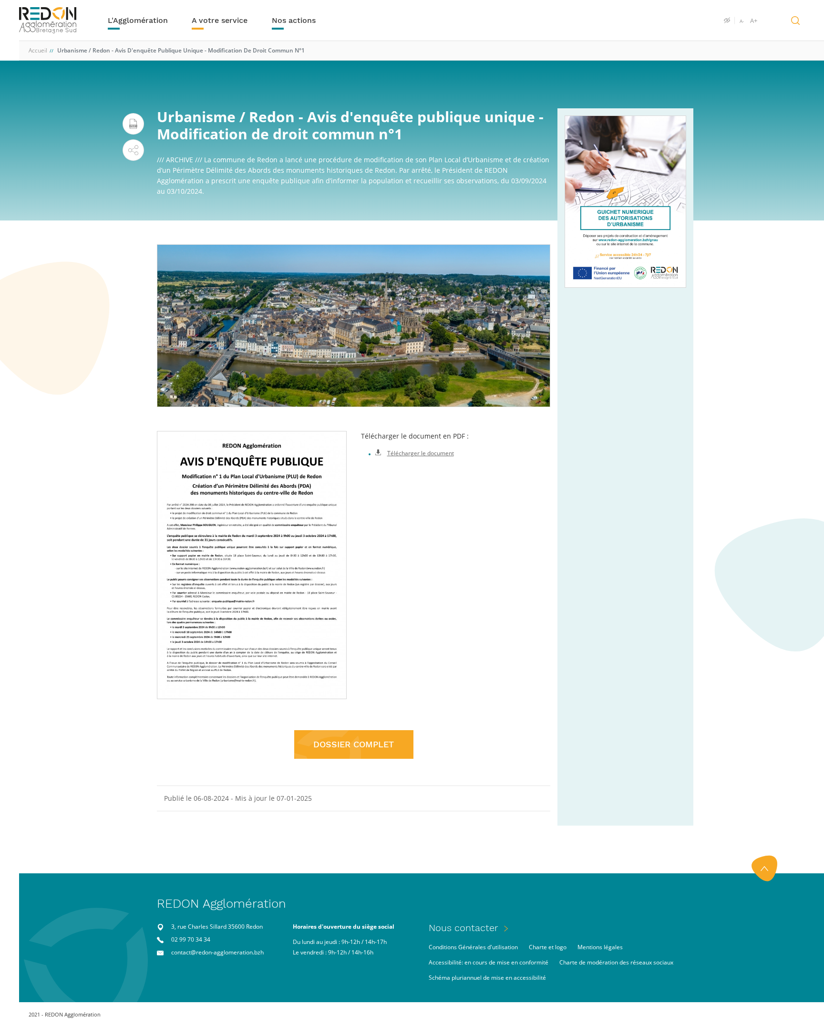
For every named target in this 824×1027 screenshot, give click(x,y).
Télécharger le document (420, 453)
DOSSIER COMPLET (353, 744)
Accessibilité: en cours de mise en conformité (488, 962)
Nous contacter (463, 927)
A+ (753, 20)
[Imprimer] (133, 124)
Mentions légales (600, 947)
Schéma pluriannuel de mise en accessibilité (487, 978)
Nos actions (294, 20)
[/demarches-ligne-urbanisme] (625, 201)
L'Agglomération (138, 20)
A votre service (219, 20)
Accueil (38, 50)
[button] (133, 150)
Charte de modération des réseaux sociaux (616, 962)
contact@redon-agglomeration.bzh (217, 952)
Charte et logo (547, 947)
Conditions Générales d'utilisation (473, 947)
